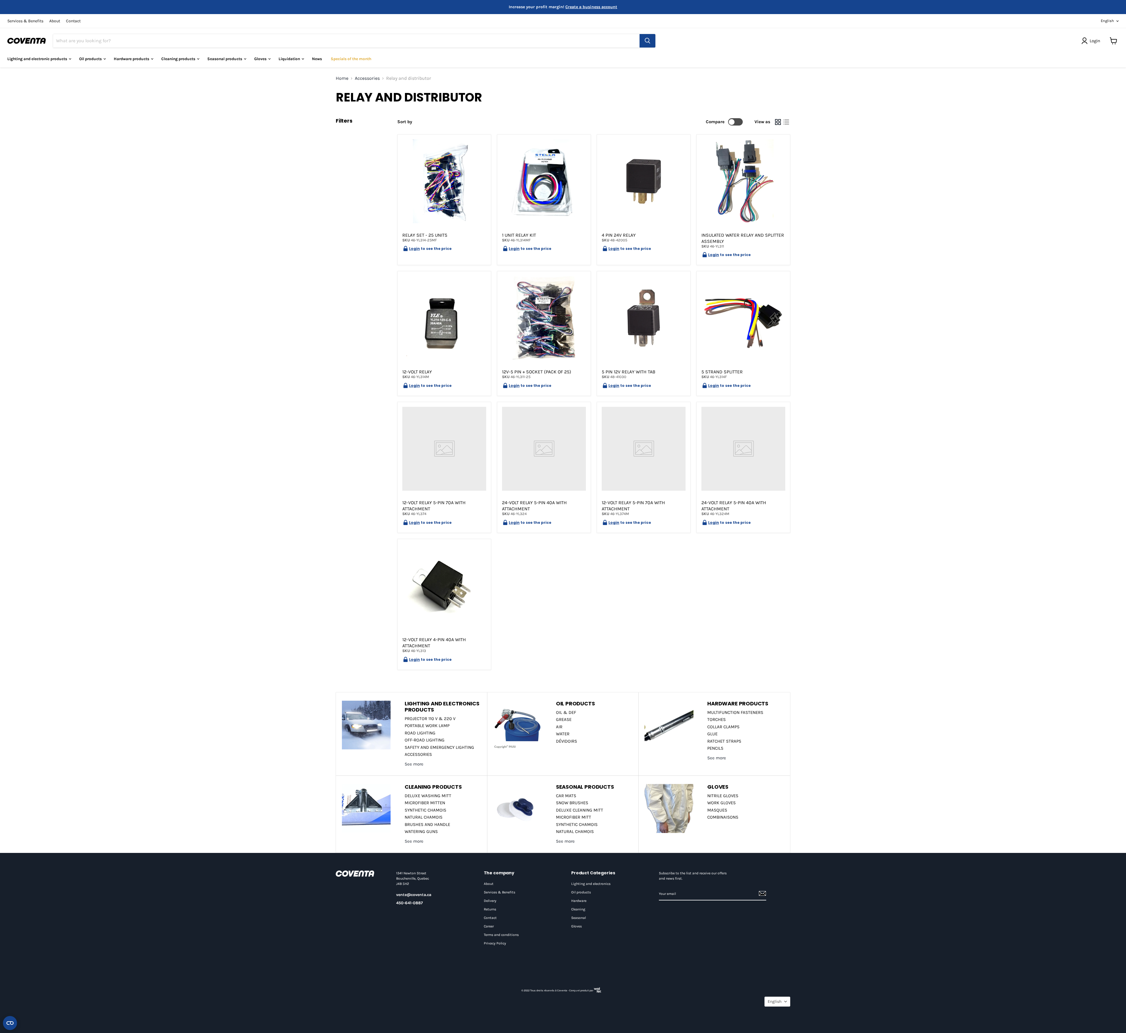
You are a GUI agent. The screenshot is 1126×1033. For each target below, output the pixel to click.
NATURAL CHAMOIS (423, 817)
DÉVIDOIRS (566, 741)
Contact (73, 21)
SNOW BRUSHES (572, 802)
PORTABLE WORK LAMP (427, 725)
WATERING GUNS (421, 831)
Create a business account (591, 6)
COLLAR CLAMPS (723, 726)
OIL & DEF (566, 712)
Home (342, 78)
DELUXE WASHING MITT (428, 795)
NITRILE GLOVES (722, 795)
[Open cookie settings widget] (10, 1023)
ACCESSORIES (418, 754)
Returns (490, 909)
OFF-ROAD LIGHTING (425, 740)
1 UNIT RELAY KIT (519, 235)
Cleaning (578, 909)
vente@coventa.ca (413, 894)
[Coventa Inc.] (360, 873)
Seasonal (578, 918)
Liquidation (290, 59)
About (54, 21)
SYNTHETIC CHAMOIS (425, 810)
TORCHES (716, 719)
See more (414, 764)
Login (414, 248)
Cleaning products (178, 59)
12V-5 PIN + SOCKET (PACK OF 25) (536, 372)
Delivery (490, 901)
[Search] (647, 41)
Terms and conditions (501, 935)
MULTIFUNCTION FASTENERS (735, 712)
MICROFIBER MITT (573, 817)
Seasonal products (225, 59)
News (317, 59)
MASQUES (717, 810)
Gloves (260, 59)
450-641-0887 (409, 902)
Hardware (578, 901)
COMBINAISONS (722, 817)
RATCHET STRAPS (724, 741)
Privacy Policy (495, 943)
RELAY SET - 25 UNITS (424, 235)
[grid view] (778, 122)
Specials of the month (351, 59)
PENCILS (715, 748)
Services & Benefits (25, 21)
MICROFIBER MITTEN (425, 802)
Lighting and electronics (591, 884)
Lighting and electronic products (37, 59)
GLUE (712, 733)
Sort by (404, 121)
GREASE (564, 719)
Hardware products (132, 59)
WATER (562, 733)
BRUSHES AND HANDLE (427, 824)
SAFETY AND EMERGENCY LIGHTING (439, 747)
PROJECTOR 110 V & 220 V (430, 718)
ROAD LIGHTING (420, 733)
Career (489, 926)
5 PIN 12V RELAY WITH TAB (628, 372)
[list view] (786, 122)
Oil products (581, 892)
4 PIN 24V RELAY (619, 235)
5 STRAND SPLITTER (722, 372)
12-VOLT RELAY (417, 372)
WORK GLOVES (721, 802)
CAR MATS (566, 795)
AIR (559, 726)
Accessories (367, 78)
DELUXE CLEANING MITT (579, 810)
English (1107, 20)
